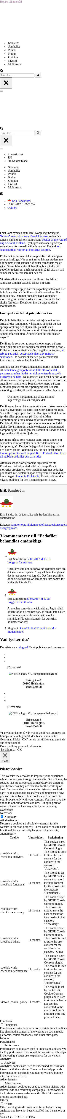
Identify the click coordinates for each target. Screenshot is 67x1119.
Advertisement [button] (8, 1079)
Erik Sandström (21, 200)
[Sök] (1, 71)
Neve (3, 667)
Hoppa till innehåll (11, 1)
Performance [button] (7, 1041)
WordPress (27, 667)
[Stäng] (6, 83)
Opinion (13, 57)
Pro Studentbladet (17, 160)
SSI (9, 157)
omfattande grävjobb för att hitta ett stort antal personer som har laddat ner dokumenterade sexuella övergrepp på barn (30, 373)
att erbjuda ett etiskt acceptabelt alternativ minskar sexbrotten (32, 354)
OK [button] (19, 749)
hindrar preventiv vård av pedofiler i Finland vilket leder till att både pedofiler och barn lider (33, 455)
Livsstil (12, 60)
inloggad (23, 647)
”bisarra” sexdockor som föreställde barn (24, 236)
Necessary (10, 816)
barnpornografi (19, 524)
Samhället (14, 46)
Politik (12, 50)
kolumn (32, 524)
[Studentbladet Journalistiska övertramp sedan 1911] (18, 36)
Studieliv (13, 43)
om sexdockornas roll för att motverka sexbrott (30, 248)
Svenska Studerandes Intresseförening (30, 657)
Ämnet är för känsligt (27, 476)
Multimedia (15, 64)
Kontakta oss (15, 154)
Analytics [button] (5, 1058)
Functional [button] (6, 1021)
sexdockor (52, 524)
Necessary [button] (6, 813)
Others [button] (4, 1100)
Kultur (12, 53)
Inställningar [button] (8, 749)
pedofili (41, 524)
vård (14, 528)
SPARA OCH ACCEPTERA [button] (17, 1117)
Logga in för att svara (20, 562)
